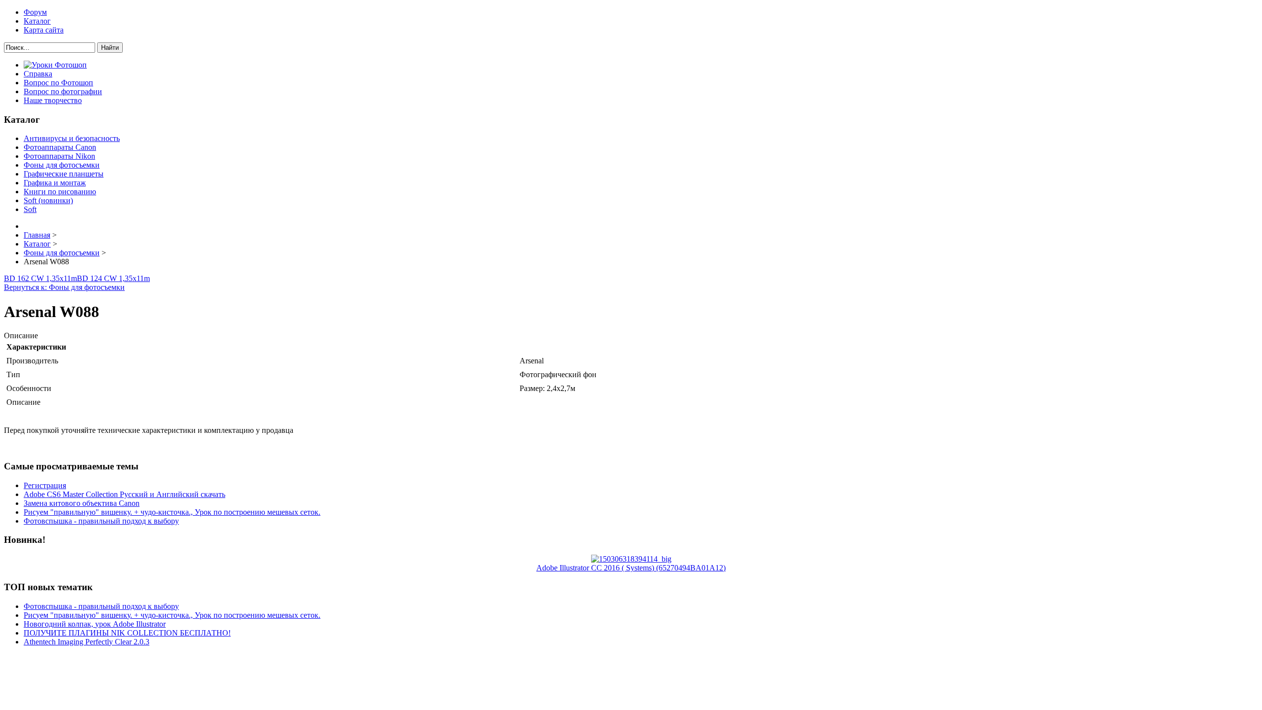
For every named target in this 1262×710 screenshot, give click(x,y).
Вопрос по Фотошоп (58, 82)
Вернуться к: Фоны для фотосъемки (64, 287)
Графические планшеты (64, 174)
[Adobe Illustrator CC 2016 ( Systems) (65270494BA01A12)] (631, 559)
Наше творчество (53, 100)
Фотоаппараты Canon (60, 147)
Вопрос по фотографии (63, 91)
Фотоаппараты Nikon (59, 156)
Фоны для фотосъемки (62, 165)
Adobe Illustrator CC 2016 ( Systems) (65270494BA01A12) (631, 568)
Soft (30, 209)
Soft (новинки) (48, 200)
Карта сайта (44, 30)
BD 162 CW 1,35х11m (40, 278)
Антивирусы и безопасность (72, 138)
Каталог (37, 21)
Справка (38, 74)
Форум (35, 12)
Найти (110, 47)
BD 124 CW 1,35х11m (113, 278)
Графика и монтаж (55, 182)
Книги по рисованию (60, 191)
